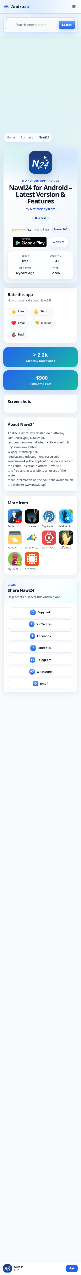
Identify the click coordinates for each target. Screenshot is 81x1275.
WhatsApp (41, 672)
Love (18, 323)
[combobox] (40, 24)
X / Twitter (41, 624)
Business (27, 137)
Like (17, 311)
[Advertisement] (40, 78)
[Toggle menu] (74, 6)
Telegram (41, 660)
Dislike (42, 323)
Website (59, 242)
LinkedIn (41, 648)
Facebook (42, 636)
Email (41, 683)
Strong (42, 311)
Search (67, 25)
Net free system (42, 209)
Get (71, 1268)
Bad (17, 334)
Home (11, 137)
